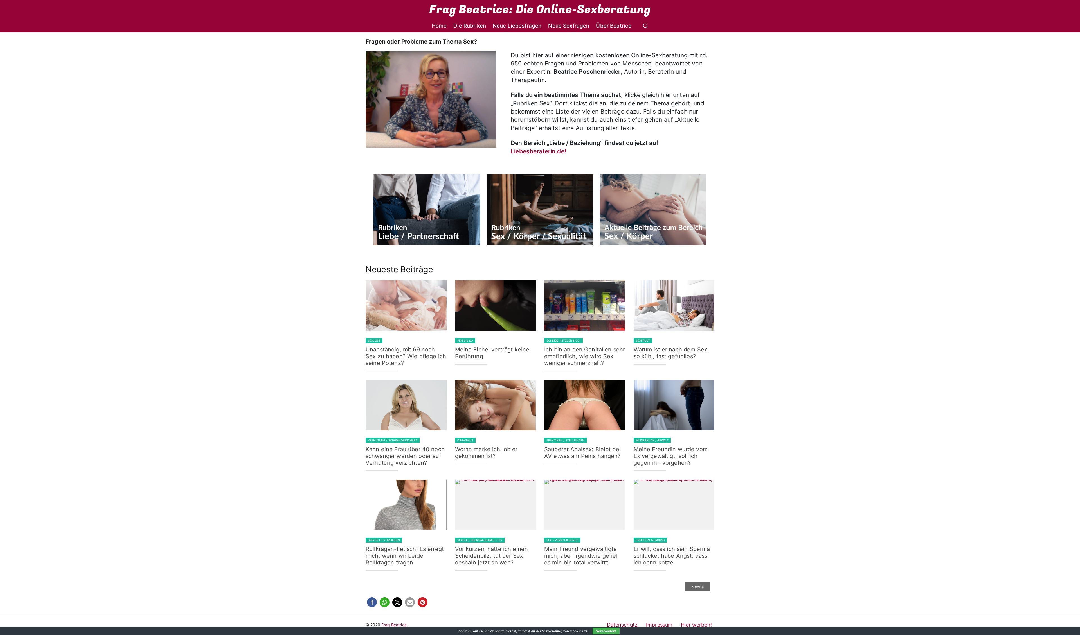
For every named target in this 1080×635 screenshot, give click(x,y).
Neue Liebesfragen (517, 25)
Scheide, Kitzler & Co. (563, 340)
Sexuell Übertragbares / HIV (480, 540)
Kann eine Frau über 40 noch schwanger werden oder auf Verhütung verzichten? (405, 456)
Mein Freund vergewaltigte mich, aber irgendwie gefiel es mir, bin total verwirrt (581, 556)
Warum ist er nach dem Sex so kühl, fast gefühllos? (671, 353)
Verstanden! (606, 631)
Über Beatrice (613, 25)
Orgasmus (465, 440)
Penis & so (465, 340)
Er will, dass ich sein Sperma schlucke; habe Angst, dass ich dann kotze (672, 556)
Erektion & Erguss (650, 540)
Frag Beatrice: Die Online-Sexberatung (540, 9)
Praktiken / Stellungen (565, 440)
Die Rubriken (469, 25)
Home (439, 25)
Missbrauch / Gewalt (652, 440)
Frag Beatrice (394, 624)
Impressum (659, 625)
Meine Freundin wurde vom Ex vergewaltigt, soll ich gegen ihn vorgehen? (671, 456)
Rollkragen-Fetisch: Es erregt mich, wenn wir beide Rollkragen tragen (405, 556)
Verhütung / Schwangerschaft (392, 440)
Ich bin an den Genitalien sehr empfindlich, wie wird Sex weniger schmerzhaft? (584, 356)
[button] (372, 602)
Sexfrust (643, 340)
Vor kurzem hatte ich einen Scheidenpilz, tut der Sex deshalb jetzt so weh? (491, 556)
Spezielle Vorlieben (384, 540)
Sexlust (374, 340)
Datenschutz (622, 625)
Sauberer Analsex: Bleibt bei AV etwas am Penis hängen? (582, 452)
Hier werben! (696, 625)
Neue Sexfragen (568, 25)
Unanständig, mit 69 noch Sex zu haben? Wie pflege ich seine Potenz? (406, 356)
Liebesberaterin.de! (538, 151)
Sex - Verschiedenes (562, 540)
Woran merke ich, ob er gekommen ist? (486, 452)
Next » (697, 586)
